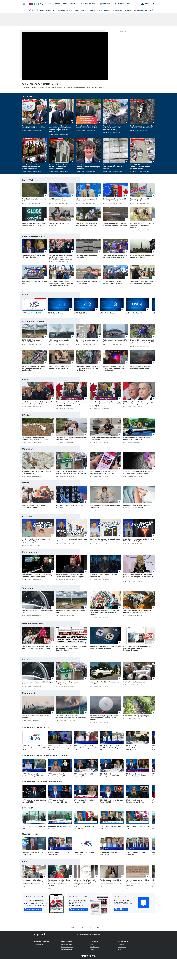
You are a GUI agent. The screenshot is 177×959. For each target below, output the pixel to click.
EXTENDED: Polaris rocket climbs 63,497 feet (32, 341)
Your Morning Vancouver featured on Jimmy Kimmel (103, 576)
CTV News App (75, 928)
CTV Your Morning (88, 4)
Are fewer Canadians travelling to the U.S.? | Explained (71, 540)
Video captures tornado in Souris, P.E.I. (59, 341)
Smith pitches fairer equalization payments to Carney (142, 256)
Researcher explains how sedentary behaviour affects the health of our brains (33, 882)
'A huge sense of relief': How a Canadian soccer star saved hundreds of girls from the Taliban (59, 883)
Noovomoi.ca (122, 947)
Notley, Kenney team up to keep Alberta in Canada (33, 256)
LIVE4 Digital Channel (134, 313)
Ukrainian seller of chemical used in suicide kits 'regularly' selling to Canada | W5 (85, 882)
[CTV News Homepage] (36, 4)
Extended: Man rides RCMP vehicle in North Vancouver (59, 367)
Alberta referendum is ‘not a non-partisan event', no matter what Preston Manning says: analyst (61, 257)
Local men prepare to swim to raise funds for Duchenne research (71, 438)
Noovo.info (121, 944)
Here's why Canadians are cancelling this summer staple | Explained (105, 540)
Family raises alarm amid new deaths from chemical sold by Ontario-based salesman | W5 (111, 882)
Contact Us (85, 928)
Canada (57, 4)
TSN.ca (92, 949)
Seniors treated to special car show (136, 682)
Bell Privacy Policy (66, 944)
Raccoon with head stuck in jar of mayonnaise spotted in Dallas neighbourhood (88, 368)
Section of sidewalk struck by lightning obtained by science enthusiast (137, 611)
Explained (107, 10)
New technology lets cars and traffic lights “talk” (37, 611)
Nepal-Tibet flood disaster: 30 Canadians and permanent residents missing (141, 167)
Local (49, 4)
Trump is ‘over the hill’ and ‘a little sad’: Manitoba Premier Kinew (88, 127)
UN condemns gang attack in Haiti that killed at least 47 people (88, 200)
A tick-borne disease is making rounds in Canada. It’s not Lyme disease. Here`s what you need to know (37, 541)
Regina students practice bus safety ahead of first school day (136, 438)
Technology (128, 10)
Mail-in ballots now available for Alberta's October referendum (141, 282)
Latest (42, 10)
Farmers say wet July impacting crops (137, 716)
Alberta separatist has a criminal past (34, 282)
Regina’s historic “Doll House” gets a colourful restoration (87, 224)
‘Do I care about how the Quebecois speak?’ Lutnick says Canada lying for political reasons (61, 129)
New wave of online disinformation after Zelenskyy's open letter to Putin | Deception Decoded (138, 648)
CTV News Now (118, 4)
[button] (151, 306)
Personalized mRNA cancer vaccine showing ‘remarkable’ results (136, 506)
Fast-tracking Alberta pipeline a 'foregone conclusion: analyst (115, 256)
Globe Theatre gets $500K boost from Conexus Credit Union (34, 224)
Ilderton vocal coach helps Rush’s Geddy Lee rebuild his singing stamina (37, 576)
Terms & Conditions (67, 947)
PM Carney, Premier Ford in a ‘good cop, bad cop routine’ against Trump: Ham (138, 403)
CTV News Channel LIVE (31, 313)
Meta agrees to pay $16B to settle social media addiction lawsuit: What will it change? (104, 612)
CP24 (91, 944)
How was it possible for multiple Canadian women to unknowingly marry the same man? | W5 (137, 883)
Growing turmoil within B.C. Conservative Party (140, 200)
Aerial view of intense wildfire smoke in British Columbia (140, 367)
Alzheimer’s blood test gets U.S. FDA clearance (69, 506)
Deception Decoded (140, 10)
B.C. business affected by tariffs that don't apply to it (115, 200)
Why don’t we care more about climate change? (36, 717)
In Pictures (74, 4)
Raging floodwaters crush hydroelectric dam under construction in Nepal (112, 128)
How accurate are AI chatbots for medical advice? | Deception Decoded (105, 647)
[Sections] (24, 4)
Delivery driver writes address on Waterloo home (88, 341)
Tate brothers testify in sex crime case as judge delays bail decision (142, 225)
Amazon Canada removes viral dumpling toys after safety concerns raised (138, 472)
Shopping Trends (104, 4)
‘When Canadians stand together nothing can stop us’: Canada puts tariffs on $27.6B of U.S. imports (105, 404)
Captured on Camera (65, 10)
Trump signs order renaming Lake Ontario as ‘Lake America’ (33, 127)
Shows (48, 10)
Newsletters (97, 928)
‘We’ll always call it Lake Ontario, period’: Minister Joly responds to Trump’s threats (37, 403)
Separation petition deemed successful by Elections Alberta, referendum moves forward (61, 283)
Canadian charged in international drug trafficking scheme (113, 167)
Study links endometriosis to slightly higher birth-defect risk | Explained (139, 540)
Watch (65, 4)
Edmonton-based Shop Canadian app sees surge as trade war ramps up (104, 472)
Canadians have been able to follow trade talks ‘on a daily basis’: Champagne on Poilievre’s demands (71, 404)
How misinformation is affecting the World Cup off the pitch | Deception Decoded (37, 647)
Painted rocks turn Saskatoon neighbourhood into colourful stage (35, 438)
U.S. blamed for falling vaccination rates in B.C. (58, 200)
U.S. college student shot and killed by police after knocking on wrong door (88, 167)
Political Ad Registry (67, 949)
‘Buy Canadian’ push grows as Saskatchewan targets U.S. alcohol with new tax (33, 167)
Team (104, 928)
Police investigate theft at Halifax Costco (115, 341)
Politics (76, 10)
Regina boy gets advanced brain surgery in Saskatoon (105, 506)
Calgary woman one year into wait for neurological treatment (36, 506)
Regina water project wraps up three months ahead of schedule (115, 224)
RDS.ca (120, 949)
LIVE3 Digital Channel (108, 313)
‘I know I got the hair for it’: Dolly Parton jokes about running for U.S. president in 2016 (138, 577)
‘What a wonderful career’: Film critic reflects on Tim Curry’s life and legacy (70, 576)
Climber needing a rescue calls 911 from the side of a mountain (141, 127)
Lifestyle (83, 10)
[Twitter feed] (34, 934)
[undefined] (34, 741)
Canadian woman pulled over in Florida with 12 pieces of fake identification (114, 368)
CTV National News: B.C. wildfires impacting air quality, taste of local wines (71, 717)
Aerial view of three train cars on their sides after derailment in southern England (34, 368)
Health (99, 10)
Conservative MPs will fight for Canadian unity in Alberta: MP (114, 282)
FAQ (91, 928)
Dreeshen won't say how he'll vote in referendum (88, 282)
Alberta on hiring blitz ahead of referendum (87, 256)
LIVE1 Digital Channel (56, 313)
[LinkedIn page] (45, 934)
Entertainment (117, 10)
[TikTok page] (38, 934)
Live (128, 4)
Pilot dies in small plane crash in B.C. (34, 200)
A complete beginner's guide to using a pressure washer (36, 472)
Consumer (91, 10)
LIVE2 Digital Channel (82, 313)
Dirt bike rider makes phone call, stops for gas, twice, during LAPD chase (142, 342)
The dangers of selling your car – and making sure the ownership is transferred (71, 472)
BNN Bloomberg (94, 947)
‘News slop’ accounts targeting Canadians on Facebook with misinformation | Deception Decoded (71, 648)
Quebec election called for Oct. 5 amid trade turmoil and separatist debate (61, 167)
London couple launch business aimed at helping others (105, 438)
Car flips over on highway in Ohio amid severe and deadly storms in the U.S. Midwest (104, 718)
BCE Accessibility (38, 944)
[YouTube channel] (42, 934)
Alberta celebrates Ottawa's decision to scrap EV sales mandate (104, 683)
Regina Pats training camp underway (59, 224)
